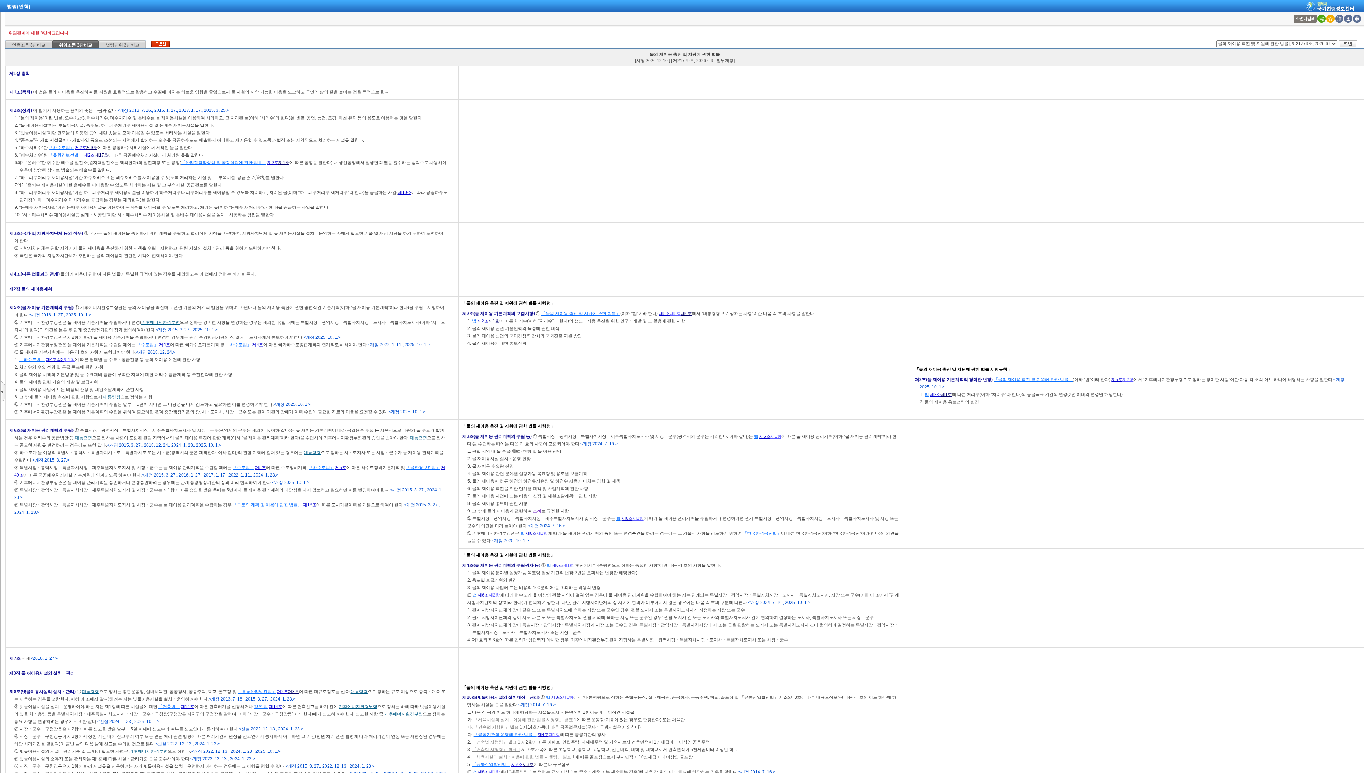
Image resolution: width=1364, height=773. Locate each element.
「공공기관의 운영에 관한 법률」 (505, 734)
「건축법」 (169, 706)
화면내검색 (1305, 18)
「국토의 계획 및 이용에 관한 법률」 (267, 504)
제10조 (404, 192)
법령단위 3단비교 (122, 45)
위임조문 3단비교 (75, 45)
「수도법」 (147, 344)
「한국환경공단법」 (762, 533)
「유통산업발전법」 (257, 691)
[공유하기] (1321, 19)
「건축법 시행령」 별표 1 (498, 727)
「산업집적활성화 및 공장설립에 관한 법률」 (223, 162)
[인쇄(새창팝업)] (1357, 19)
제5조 (664, 313)
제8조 (556, 697)
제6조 (764, 436)
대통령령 (111, 396)
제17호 (101, 155)
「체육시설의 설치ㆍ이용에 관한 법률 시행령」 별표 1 (525, 719)
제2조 (80, 147)
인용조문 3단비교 (28, 45)
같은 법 (261, 706)
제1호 (283, 162)
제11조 (187, 706)
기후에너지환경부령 (160, 322)
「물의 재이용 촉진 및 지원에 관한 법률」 (580, 313)
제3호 (293, 691)
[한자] (1339, 19)
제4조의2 (55, 359)
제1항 (69, 359)
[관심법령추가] (1330, 19)
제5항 (675, 313)
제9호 (91, 147)
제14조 (275, 706)
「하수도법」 (61, 147)
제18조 (309, 504)
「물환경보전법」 (66, 155)
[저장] (1348, 19)
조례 (537, 510)
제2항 (1127, 379)
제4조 (164, 344)
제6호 (686, 313)
